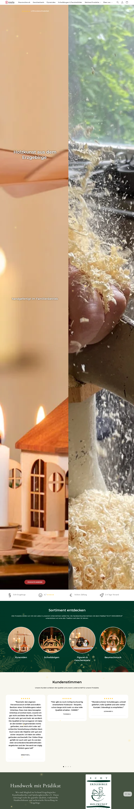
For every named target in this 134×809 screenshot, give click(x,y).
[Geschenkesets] (82, 640)
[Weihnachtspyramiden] (21, 640)
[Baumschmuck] (113, 640)
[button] (92, 2)
